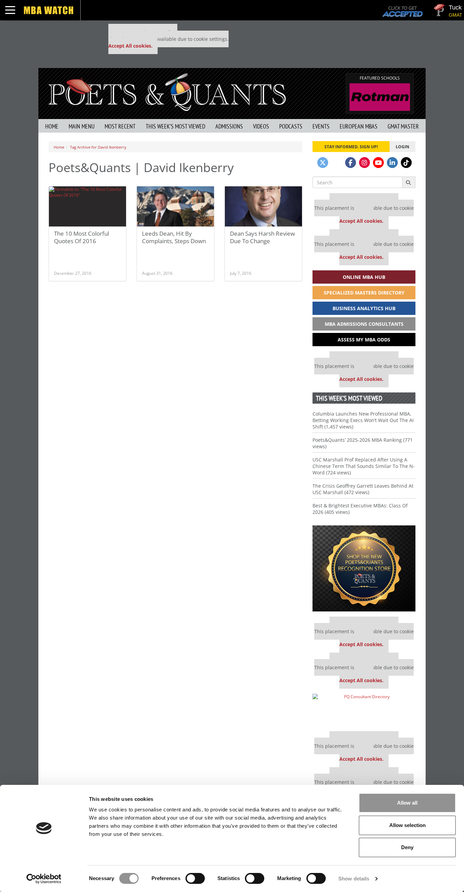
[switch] (195, 878)
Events (321, 126)
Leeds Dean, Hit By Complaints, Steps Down (174, 237)
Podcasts (290, 126)
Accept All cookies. (130, 46)
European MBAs (358, 126)
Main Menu (81, 126)
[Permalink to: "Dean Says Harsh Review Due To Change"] (263, 206)
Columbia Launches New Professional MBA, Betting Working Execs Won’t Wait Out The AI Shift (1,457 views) (363, 420)
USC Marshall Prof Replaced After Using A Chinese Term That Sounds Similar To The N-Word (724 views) (364, 466)
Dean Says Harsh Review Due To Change (262, 237)
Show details (353, 878)
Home (51, 126)
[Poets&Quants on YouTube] (378, 162)
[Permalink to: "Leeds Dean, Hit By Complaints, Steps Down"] (175, 206)
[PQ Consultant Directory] (364, 710)
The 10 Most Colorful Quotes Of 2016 (81, 237)
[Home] (167, 91)
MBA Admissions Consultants (364, 324)
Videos (261, 126)
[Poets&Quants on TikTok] (406, 162)
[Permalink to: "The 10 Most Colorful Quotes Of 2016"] (87, 206)
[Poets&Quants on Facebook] (350, 162)
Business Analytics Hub (364, 308)
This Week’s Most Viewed (175, 126)
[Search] (408, 182)
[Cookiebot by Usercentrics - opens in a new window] (44, 879)
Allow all (407, 803)
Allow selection (407, 825)
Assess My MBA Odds (364, 339)
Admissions (229, 126)
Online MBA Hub (364, 277)
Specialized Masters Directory (364, 292)
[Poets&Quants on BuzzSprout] (336, 162)
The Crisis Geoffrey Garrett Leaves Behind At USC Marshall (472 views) (363, 489)
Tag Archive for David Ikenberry (98, 147)
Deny (407, 847)
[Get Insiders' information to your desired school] (364, 568)
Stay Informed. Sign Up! (351, 146)
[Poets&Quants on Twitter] (322, 162)
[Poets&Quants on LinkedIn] (392, 162)
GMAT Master (403, 126)
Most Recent (120, 126)
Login (402, 146)
